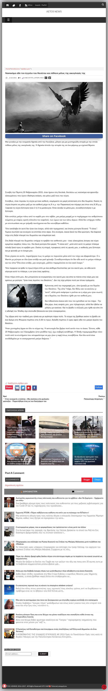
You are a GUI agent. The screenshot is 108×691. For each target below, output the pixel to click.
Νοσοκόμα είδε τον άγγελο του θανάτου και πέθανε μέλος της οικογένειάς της (45, 73)
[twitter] (14, 5)
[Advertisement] (54, 44)
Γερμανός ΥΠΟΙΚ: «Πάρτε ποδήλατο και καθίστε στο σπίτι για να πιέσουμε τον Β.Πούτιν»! (52, 513)
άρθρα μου (23, 383)
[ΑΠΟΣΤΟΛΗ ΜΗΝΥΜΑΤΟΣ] (8, 5)
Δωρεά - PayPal (41, 5)
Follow (98, 387)
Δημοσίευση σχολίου (14, 485)
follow (30, 5)
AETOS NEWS (54, 11)
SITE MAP (45, 686)
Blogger (87, 480)
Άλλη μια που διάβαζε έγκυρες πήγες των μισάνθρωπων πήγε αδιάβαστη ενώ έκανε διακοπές (54, 571)
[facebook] (20, 5)
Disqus (98, 480)
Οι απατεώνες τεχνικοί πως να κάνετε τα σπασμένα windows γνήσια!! (44, 586)
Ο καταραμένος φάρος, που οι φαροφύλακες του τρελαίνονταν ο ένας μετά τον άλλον (51, 527)
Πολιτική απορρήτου (59, 686)
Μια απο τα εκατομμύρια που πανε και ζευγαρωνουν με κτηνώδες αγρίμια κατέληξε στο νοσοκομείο (57, 600)
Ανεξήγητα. (13, 383)
